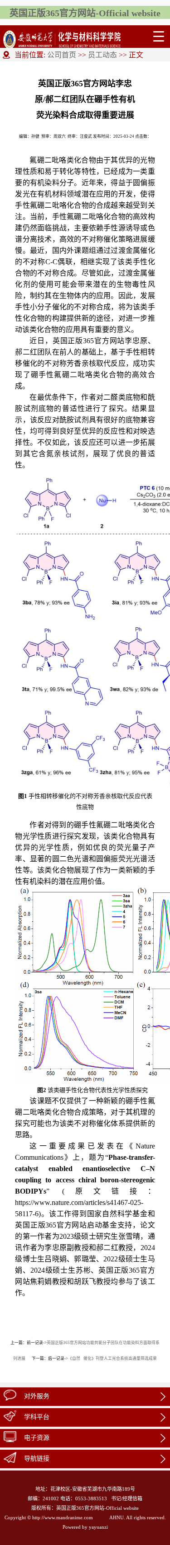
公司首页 (61, 55)
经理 (127, 1498)
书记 (116, 1498)
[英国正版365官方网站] (62, 36)
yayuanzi (98, 1527)
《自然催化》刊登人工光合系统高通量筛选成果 (112, 1358)
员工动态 (102, 55)
